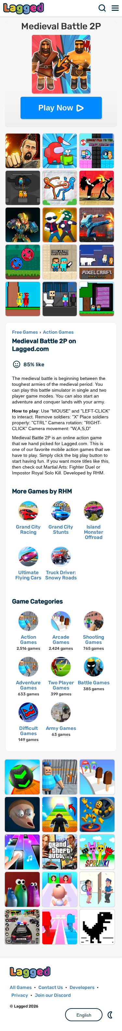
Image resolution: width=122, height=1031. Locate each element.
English (83, 1015)
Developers (82, 987)
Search (102, 8)
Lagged (24, 8)
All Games (21, 987)
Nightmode (110, 1014)
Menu (115, 8)
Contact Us (50, 987)
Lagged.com (31, 972)
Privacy (19, 995)
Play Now (55, 107)
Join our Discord (53, 995)
